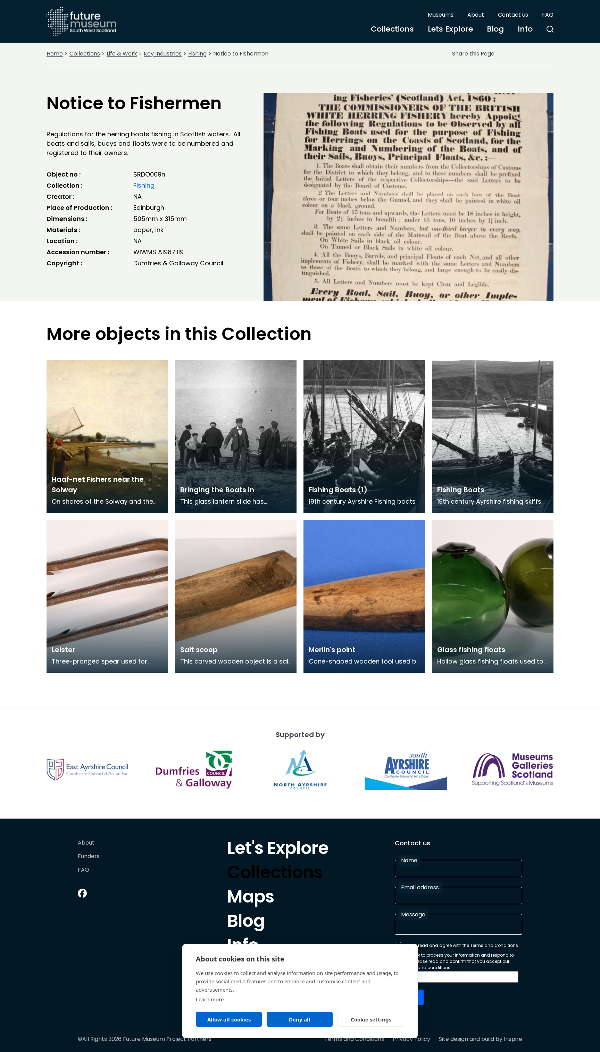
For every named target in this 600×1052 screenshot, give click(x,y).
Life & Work (122, 54)
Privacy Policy (411, 1039)
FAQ (547, 15)
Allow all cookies (229, 1019)
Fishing (197, 54)
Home (55, 54)
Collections (392, 29)
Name (409, 860)
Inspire (513, 1039)
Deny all (299, 1019)
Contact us (513, 15)
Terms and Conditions (354, 1039)
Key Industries (163, 54)
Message (413, 914)
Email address (420, 887)
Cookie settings (371, 1019)
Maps (250, 898)
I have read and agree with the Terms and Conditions (461, 945)
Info (525, 29)
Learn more (210, 999)
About (475, 15)
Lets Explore (450, 29)
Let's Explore (277, 849)
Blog (495, 29)
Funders (89, 856)
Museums (440, 15)
